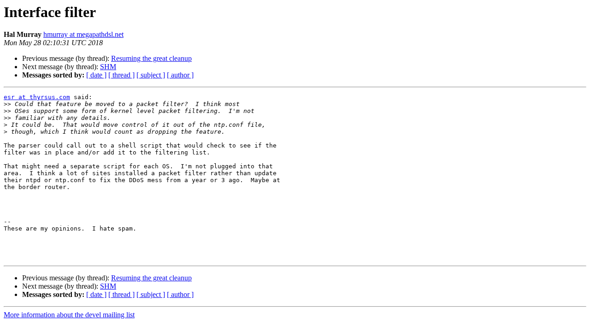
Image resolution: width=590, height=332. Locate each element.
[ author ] (180, 75)
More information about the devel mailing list (69, 315)
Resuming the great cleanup (151, 58)
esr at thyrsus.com (37, 97)
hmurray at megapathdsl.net (83, 34)
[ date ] (96, 75)
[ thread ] (121, 75)
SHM (108, 67)
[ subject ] (150, 75)
